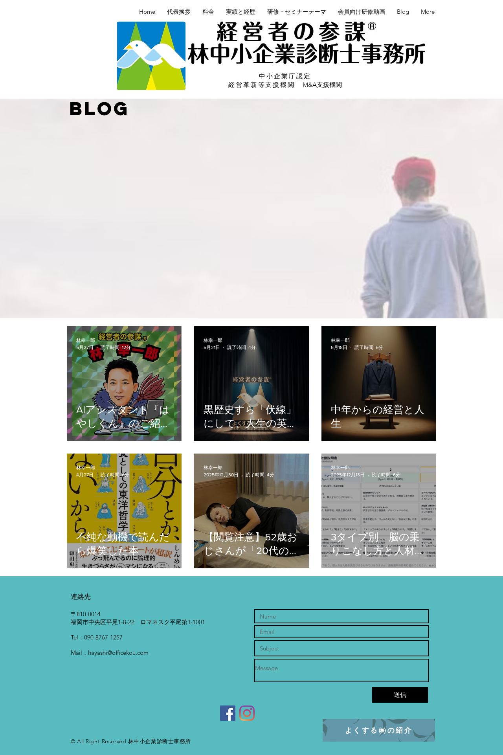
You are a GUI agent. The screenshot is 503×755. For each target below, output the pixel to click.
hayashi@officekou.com (118, 652)
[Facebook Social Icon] (227, 713)
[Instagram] (247, 713)
